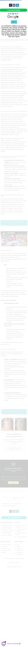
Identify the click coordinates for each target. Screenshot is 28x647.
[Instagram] (10, 5)
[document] (14, 323)
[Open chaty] (3, 643)
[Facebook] (14, 5)
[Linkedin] (17, 5)
